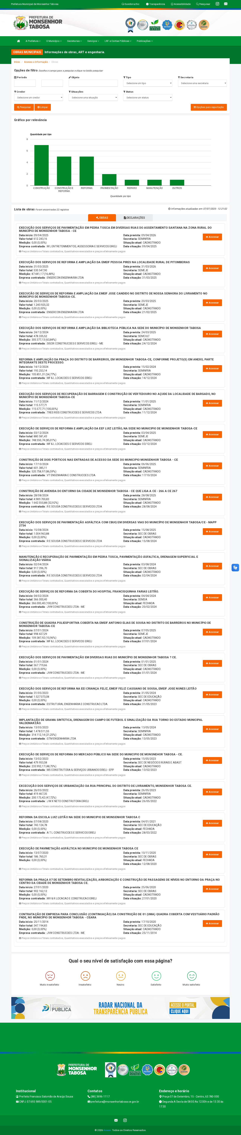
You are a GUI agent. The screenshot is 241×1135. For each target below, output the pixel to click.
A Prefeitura (32, 41)
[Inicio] (18, 41)
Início (17, 62)
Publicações (144, 41)
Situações (77, 91)
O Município (53, 41)
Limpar (44, 107)
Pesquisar (25, 107)
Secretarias (73, 41)
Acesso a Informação (36, 62)
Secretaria (186, 77)
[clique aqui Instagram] (125, 1120)
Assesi (107, 1130)
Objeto (75, 77)
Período (21, 77)
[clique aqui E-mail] (116, 1120)
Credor (20, 91)
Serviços (92, 41)
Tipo (128, 77)
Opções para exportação (210, 107)
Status (129, 91)
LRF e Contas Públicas (117, 41)
